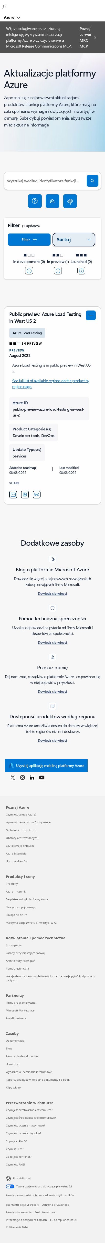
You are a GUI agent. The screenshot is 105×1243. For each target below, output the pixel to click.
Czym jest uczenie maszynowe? (25, 1125)
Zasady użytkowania (19, 1212)
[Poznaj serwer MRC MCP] (70, 201)
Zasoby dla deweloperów (22, 1056)
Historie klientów (17, 861)
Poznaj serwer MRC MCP (85, 37)
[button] (35, 201)
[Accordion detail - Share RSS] (25, 494)
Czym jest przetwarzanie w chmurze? (29, 1110)
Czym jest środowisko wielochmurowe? (31, 1117)
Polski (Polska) (22, 1178)
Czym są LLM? (14, 1149)
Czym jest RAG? (15, 1164)
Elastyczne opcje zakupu (21, 907)
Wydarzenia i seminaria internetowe (29, 1072)
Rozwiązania (13, 945)
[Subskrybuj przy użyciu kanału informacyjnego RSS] (52, 201)
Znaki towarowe (45, 1212)
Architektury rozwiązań (20, 960)
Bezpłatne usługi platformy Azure (27, 899)
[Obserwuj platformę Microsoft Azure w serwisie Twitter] (13, 777)
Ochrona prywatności (55, 1204)
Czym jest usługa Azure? (21, 814)
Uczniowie (12, 1064)
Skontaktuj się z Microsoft (22, 1204)
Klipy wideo (13, 1087)
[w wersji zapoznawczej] (57, 270)
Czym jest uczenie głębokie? (23, 1133)
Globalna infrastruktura (21, 830)
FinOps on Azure (16, 915)
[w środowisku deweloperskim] (29, 270)
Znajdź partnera (16, 1018)
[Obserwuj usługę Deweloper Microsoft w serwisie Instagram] (22, 777)
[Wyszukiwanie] (92, 181)
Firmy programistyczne (20, 1002)
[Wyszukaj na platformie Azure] (5, 6)
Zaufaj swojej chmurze (20, 845)
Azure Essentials (16, 853)
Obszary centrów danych (22, 838)
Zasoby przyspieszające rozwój (25, 953)
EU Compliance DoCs (63, 1220)
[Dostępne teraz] (81, 270)
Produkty (12, 883)
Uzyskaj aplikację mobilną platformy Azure (50, 765)
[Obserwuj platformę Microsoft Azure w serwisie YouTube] (42, 777)
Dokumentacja (15, 1040)
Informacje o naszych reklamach (26, 1220)
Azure (9, 17)
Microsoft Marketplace (20, 1010)
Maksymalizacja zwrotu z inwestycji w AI (31, 922)
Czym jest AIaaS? (16, 1141)
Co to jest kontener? (19, 1156)
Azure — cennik (16, 891)
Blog (9, 1048)
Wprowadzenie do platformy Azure (28, 822)
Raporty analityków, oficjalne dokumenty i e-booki (38, 1079)
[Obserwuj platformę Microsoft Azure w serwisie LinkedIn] (32, 777)
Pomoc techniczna (17, 968)
